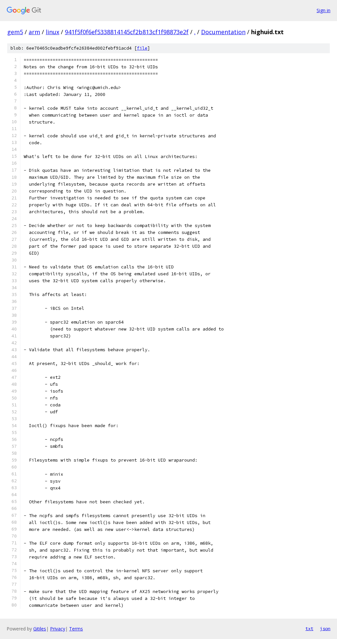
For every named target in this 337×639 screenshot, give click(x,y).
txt (309, 628)
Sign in (323, 10)
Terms (76, 629)
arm (34, 32)
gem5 (15, 32)
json (325, 628)
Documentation (223, 32)
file (142, 48)
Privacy (57, 629)
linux (52, 32)
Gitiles (39, 629)
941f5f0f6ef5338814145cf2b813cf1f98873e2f (127, 32)
